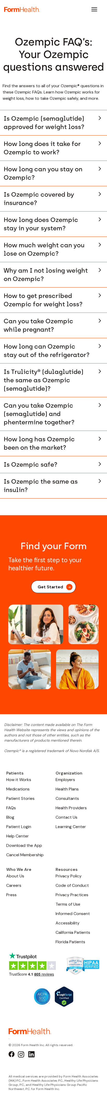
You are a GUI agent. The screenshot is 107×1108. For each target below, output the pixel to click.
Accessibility (67, 923)
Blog (10, 817)
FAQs (11, 808)
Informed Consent (73, 913)
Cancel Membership (25, 855)
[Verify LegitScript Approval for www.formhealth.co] (64, 996)
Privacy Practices (72, 895)
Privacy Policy (69, 876)
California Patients (73, 932)
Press (11, 895)
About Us (15, 876)
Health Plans (67, 789)
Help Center (17, 836)
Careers (13, 885)
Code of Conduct (72, 885)
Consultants (67, 798)
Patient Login (18, 826)
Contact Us (66, 817)
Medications (18, 789)
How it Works (18, 779)
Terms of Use (68, 904)
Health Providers (71, 808)
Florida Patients (70, 942)
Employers (65, 779)
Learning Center (71, 826)
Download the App (24, 845)
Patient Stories (20, 798)
